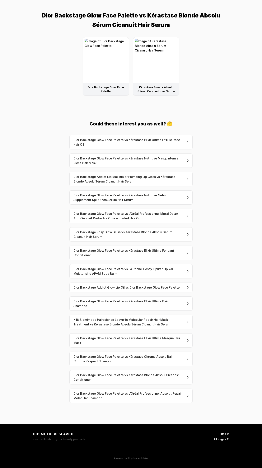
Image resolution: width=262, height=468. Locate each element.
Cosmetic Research (53, 434)
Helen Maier (140, 458)
